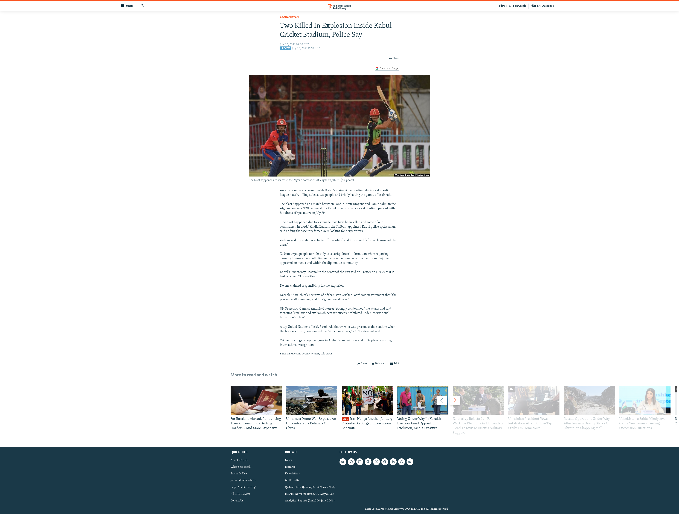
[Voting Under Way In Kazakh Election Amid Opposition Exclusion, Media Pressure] (422, 400)
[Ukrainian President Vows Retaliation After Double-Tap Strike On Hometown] (533, 400)
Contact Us (237, 500)
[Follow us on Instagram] (359, 461)
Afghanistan (289, 17)
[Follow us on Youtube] (343, 461)
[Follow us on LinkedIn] (393, 461)
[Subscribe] (410, 461)
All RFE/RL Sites (240, 494)
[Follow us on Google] (368, 461)
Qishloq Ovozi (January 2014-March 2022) (310, 487)
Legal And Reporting (243, 487)
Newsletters (292, 473)
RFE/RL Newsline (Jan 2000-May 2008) (309, 494)
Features (290, 467)
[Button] (394, 58)
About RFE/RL (239, 460)
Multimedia (292, 480)
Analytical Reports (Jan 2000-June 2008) (310, 500)
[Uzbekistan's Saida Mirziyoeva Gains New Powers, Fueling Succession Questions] (645, 400)
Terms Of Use (239, 473)
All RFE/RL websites (542, 6)
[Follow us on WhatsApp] (401, 461)
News (288, 460)
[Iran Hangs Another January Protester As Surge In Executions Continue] (367, 400)
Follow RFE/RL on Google (512, 6)
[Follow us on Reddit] (351, 461)
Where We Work (241, 467)
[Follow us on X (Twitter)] (376, 461)
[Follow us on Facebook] (384, 461)
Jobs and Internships (243, 480)
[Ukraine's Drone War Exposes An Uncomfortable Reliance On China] (311, 400)
